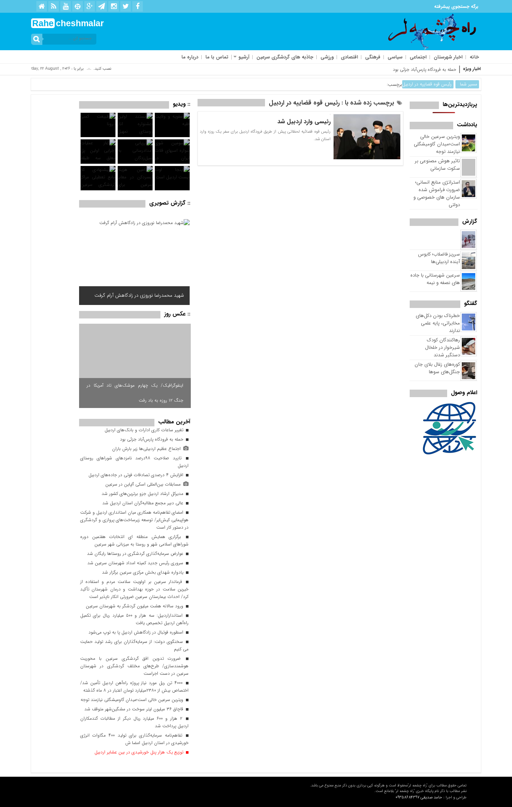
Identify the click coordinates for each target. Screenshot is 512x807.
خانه (474, 57)
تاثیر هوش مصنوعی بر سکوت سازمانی (437, 164)
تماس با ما (216, 57)
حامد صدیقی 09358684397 (418, 797)
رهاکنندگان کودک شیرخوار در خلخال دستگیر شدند (442, 347)
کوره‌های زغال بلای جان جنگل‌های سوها (437, 368)
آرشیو (243, 57)
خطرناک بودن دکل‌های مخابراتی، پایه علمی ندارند (438, 323)
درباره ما (189, 57)
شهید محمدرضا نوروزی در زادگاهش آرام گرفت (139, 295)
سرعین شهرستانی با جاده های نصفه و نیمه (435, 279)
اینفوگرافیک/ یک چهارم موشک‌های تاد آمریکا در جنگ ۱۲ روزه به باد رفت (135, 393)
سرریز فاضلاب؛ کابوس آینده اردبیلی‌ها (439, 258)
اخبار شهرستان (448, 57)
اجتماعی (418, 57)
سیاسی (395, 57)
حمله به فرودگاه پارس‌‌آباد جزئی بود (424, 69)
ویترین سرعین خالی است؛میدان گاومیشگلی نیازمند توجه (437, 144)
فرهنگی (372, 57)
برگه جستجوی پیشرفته (456, 6)
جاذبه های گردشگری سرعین (284, 57)
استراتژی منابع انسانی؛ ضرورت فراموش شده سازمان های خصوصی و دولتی (436, 193)
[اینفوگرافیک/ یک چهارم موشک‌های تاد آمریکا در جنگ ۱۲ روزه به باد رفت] (135, 366)
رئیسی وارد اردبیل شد (304, 121)
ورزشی (327, 57)
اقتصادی (349, 57)
